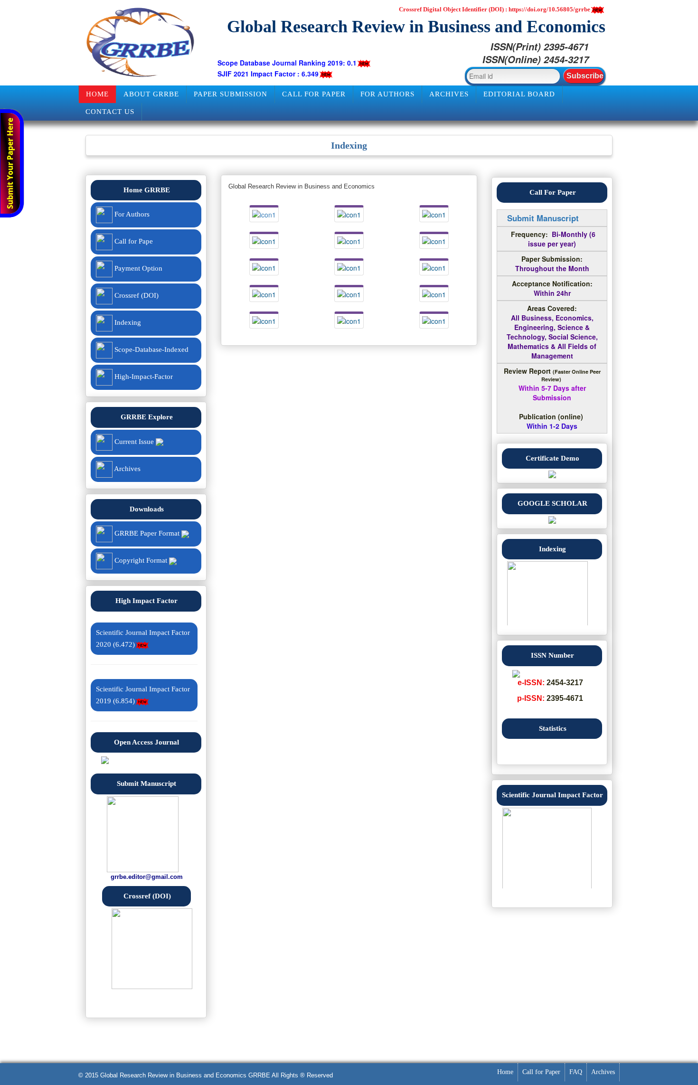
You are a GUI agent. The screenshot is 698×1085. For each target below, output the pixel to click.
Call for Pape (133, 241)
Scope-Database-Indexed (151, 349)
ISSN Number (552, 655)
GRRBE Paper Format (147, 533)
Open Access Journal (146, 742)
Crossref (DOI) (136, 295)
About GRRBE (151, 94)
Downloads (147, 509)
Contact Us (109, 111)
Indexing (127, 322)
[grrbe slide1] (552, 595)
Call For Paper (552, 192)
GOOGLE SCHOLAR (552, 503)
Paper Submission (230, 94)
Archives (449, 94)
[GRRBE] (140, 42)
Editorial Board (519, 94)
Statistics (552, 728)
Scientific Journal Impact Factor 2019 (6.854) (143, 689)
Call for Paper (314, 94)
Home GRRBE (146, 190)
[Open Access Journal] (552, 473)
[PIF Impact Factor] (105, 759)
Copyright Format (141, 560)
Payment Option (137, 268)
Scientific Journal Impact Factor (552, 795)
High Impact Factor (146, 600)
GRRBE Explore (147, 417)
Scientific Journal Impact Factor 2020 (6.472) (143, 633)
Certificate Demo (552, 458)
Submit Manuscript (146, 783)
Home (97, 94)
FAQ (575, 1072)
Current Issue (134, 441)
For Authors (387, 94)
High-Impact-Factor (143, 376)
